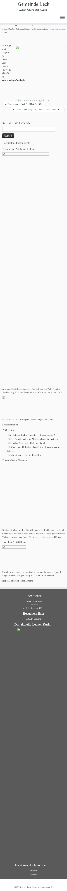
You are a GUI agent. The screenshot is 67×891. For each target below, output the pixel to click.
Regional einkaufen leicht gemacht (17, 581)
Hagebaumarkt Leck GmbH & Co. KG (23, 104)
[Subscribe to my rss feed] (3, 18)
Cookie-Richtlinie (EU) (34, 608)
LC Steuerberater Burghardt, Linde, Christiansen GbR (37, 109)
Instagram (33, 874)
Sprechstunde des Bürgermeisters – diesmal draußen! (31, 435)
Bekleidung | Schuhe (23, 29)
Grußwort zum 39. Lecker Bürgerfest (24, 455)
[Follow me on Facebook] (8, 18)
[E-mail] (6, 18)
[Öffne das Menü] (62, 17)
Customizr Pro (48, 887)
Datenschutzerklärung (51, 537)
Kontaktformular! (10, 425)
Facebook (33, 870)
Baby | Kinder (9, 29)
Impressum (34, 605)
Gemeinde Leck (33, 4)
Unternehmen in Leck (40, 29)
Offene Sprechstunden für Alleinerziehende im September (33, 439)
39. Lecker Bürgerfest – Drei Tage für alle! (27, 443)
